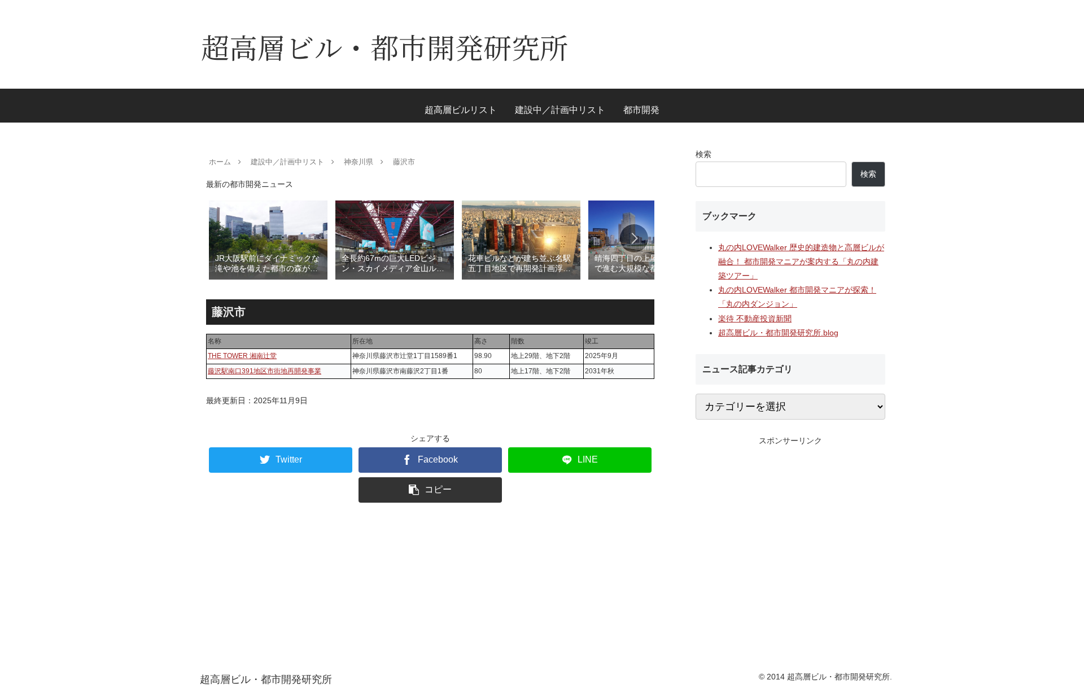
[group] (268, 239)
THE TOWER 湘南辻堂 (242, 356)
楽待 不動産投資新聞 (755, 318)
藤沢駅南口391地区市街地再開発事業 (264, 371)
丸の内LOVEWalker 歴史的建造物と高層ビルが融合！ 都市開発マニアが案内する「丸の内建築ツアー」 (801, 261)
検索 (703, 154)
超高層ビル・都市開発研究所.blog (778, 332)
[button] (634, 238)
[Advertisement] (790, 527)
